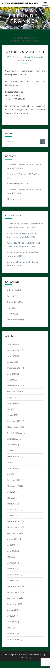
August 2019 (12, 539)
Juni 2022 (11, 444)
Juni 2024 (11, 373)
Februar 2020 (13, 509)
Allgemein (12, 290)
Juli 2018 (11, 615)
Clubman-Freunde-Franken (20, 3)
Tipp (9, 307)
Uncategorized (14, 319)
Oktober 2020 (13, 486)
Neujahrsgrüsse (14, 199)
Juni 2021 (11, 468)
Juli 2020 (11, 491)
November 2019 (14, 527)
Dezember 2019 (14, 521)
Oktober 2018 (13, 598)
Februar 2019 (13, 574)
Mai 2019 (11, 556)
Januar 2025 (12, 362)
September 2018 (14, 604)
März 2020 (12, 503)
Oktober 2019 (13, 533)
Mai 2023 (11, 409)
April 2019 (11, 562)
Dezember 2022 (14, 421)
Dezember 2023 (14, 385)
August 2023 (12, 397)
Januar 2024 (12, 379)
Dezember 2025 (14, 350)
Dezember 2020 (14, 480)
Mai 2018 (11, 627)
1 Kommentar (25, 60)
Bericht (10, 296)
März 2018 (12, 633)
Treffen (10, 313)
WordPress (39, 654)
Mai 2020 (11, 497)
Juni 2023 (11, 403)
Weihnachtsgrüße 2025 (17, 183)
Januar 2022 (12, 450)
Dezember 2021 (14, 456)
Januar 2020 (12, 515)
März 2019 (12, 568)
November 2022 (14, 427)
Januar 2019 (12, 580)
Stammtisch (13, 302)
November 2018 (14, 592)
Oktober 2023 (13, 391)
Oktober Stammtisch (25, 52)
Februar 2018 (13, 639)
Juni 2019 (11, 550)
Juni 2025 (11, 356)
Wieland (11, 242)
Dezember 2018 (14, 586)
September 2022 (14, 432)
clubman (35, 57)
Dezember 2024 (14, 367)
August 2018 (12, 610)
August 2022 (12, 438)
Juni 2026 (11, 344)
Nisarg (29, 658)
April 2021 (11, 474)
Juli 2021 (11, 462)
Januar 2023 (12, 415)
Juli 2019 (11, 545)
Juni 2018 (11, 621)
